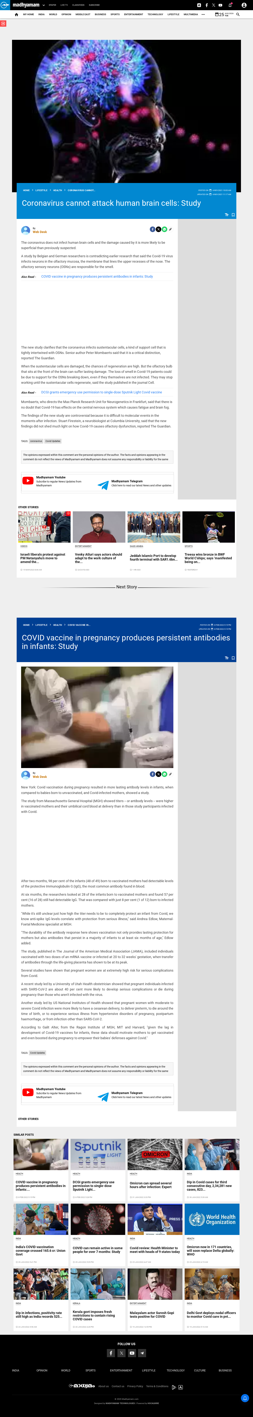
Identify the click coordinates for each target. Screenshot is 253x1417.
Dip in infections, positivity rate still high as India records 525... (39, 1314)
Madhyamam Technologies (120, 1403)
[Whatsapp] (164, 229)
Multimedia (191, 14)
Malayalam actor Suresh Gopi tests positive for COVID (152, 1314)
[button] (5, 5)
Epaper (52, 5)
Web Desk (40, 232)
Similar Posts (24, 1134)
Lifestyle (173, 14)
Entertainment (133, 14)
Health (19, 1174)
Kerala (76, 1303)
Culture (200, 1370)
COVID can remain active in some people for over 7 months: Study (98, 1250)
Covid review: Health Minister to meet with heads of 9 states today (155, 1250)
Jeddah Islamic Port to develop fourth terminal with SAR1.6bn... (154, 557)
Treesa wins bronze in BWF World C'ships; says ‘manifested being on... (208, 558)
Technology (155, 14)
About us (103, 1386)
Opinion (66, 14)
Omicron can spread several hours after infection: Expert (151, 1185)
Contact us (118, 1386)
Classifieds (78, 5)
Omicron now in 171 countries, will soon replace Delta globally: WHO (210, 1250)
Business (100, 14)
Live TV (64, 5)
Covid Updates (53, 441)
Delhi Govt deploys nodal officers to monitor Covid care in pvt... (211, 1314)
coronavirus (36, 441)
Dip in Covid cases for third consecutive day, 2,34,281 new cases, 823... (209, 1185)
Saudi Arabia (136, 546)
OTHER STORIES (28, 507)
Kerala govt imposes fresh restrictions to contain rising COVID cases (94, 1315)
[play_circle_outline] (44, 526)
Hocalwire (153, 1403)
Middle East (83, 14)
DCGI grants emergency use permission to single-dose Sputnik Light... (93, 1185)
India (41, 14)
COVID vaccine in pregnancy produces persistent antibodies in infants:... (41, 1185)
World (53, 14)
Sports (115, 14)
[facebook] (153, 229)
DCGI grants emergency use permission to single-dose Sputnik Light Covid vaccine (101, 392)
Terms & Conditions (157, 1386)
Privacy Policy (135, 1386)
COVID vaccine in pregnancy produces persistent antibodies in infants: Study (97, 276)
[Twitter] (159, 229)
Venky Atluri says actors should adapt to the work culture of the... (98, 558)
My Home (28, 14)
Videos (23, 546)
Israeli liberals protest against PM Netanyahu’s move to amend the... (42, 558)
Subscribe (94, 5)
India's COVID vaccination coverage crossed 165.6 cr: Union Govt (40, 1250)
